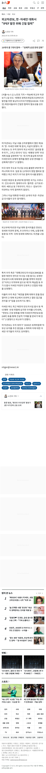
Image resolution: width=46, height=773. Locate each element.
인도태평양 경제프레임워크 (12, 384)
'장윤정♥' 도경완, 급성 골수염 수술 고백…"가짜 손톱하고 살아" (21, 620)
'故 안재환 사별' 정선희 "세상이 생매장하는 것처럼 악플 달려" (20, 610)
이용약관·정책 (30, 738)
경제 (28, 709)
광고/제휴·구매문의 (17, 738)
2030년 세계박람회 (29, 388)
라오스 (27, 384)
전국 (5, 714)
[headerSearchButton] (34, 2)
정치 (5, 709)
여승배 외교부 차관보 (16, 379)
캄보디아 (36, 384)
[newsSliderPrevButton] (37, 593)
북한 (28, 714)
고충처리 (40, 738)
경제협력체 (15, 388)
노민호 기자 (9, 32)
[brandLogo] (6, 2)
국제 (40, 709)
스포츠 (5, 681)
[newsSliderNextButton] (42, 593)
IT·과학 (28, 719)
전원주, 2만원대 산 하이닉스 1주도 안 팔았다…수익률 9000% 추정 (20, 630)
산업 (5, 719)
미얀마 (5, 388)
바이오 (40, 719)
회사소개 (6, 738)
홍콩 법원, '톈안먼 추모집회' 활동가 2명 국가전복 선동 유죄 (17, 404)
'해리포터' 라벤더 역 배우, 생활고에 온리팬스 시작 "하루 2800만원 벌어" (21, 600)
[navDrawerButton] (42, 2)
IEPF (4, 379)
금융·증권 (40, 714)
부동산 (17, 719)
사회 (17, 709)
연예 (4, 652)
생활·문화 (5, 723)
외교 (3, 14)
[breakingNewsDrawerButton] (38, 2)
